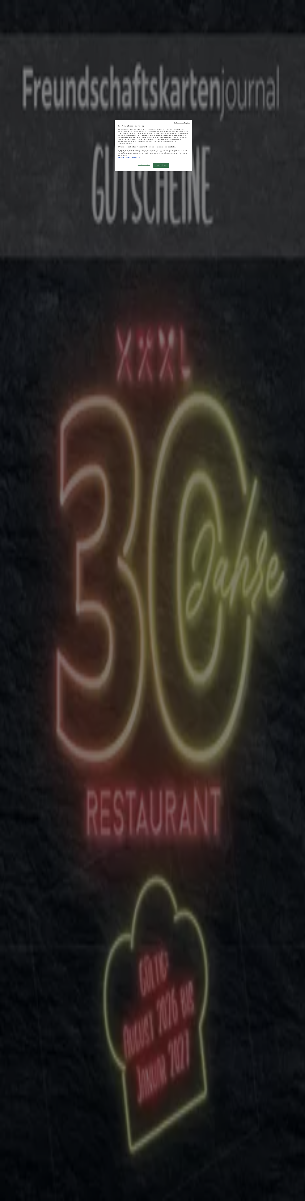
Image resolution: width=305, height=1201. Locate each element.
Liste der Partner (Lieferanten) (129, 157)
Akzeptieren (161, 165)
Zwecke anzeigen (144, 165)
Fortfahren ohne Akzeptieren (182, 123)
